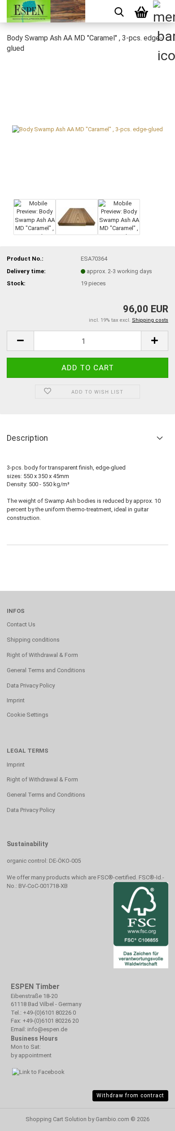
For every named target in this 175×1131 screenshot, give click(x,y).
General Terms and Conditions (46, 670)
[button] (20, 341)
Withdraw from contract (130, 1095)
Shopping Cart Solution (56, 1119)
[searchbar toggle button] (119, 11)
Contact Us (21, 624)
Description (27, 438)
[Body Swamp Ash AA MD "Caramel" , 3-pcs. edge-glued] (87, 128)
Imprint (16, 700)
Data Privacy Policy (31, 685)
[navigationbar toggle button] (164, 11)
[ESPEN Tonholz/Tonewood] (42, 11)
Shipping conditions (33, 639)
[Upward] (24, 1117)
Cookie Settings (27, 714)
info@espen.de (47, 1029)
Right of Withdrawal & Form (42, 655)
